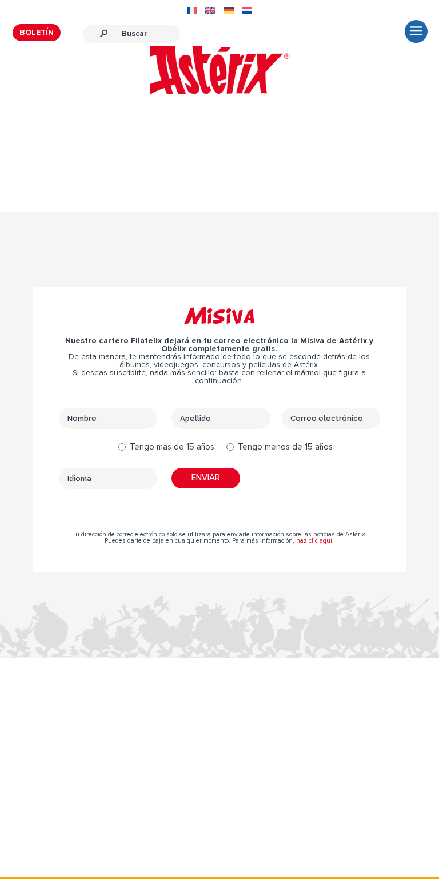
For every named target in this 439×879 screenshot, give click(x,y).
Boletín (36, 33)
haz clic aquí (314, 541)
